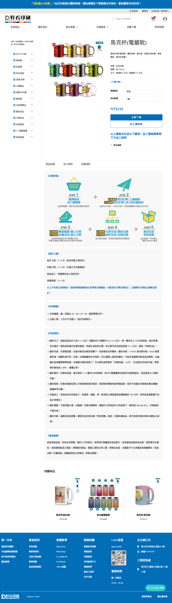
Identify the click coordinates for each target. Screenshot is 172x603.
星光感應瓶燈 (103, 515)
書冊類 (18, 99)
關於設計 (42, 27)
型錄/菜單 (20, 80)
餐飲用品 (19, 112)
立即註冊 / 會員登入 (160, 11)
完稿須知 (85, 164)
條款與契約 (147, 596)
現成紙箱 (19, 137)
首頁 (12, 42)
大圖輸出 (19, 86)
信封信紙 (19, 73)
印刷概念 (101, 27)
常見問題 (159, 27)
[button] (23, 54)
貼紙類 (18, 67)
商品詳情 (50, 164)
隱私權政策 (162, 596)
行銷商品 (19, 118)
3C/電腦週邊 (21, 131)
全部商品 (15, 27)
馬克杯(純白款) (63, 515)
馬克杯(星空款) (144, 515)
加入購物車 (136, 124)
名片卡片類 (20, 54)
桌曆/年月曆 (21, 92)
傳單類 (18, 60)
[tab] (53, 164)
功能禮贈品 (19, 42)
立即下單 (136, 117)
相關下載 (131, 27)
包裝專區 (19, 124)
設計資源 (70, 27)
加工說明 (68, 164)
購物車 (145, 11)
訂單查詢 (134, 11)
